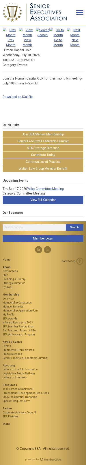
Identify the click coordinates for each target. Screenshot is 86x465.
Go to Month (58, 42)
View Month (27, 42)
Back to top (68, 261)
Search (74, 227)
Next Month (75, 42)
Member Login (43, 238)
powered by (32, 459)
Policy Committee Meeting (45, 189)
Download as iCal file (18, 97)
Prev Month (10, 42)
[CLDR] (35, 21)
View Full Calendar (43, 200)
